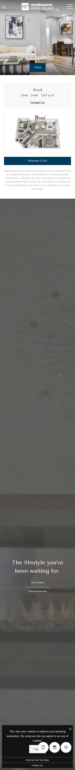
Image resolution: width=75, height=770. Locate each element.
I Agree (37, 749)
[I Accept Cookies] (70, 729)
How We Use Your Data (37, 760)
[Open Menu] (70, 6)
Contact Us (37, 765)
